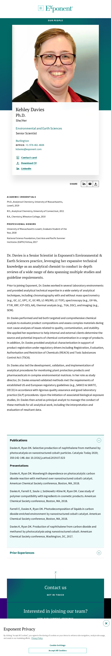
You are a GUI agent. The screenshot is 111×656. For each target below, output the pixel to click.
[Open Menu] (40, 8)
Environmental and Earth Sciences (39, 128)
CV (29, 163)
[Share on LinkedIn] (84, 184)
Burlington (22, 141)
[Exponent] (59, 9)
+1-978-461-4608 (35, 145)
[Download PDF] (96, 184)
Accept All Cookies (58, 650)
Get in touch (55, 594)
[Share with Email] (90, 184)
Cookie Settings (57, 645)
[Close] (106, 623)
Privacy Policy (37, 638)
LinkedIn (26, 168)
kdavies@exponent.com (29, 149)
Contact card (29, 157)
